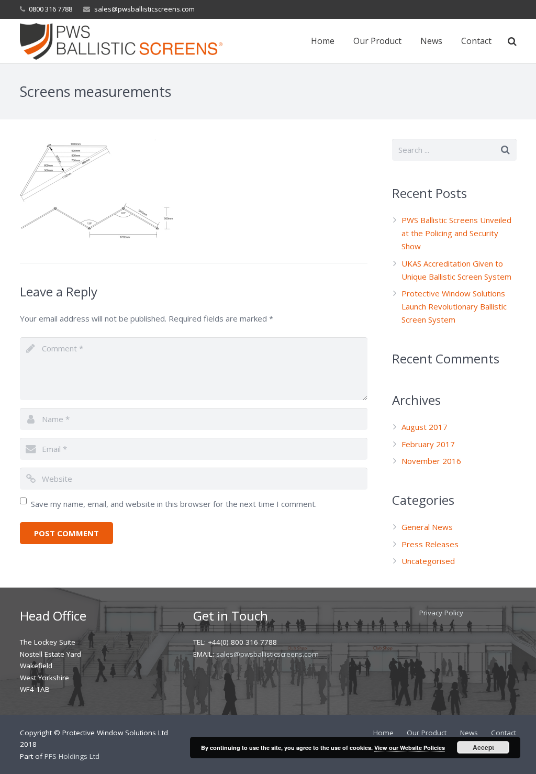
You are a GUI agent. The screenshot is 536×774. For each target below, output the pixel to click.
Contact (503, 732)
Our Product (426, 732)
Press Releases (430, 544)
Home (383, 732)
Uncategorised (428, 561)
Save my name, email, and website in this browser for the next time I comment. (174, 504)
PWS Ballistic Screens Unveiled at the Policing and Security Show (456, 233)
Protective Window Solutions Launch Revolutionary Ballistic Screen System (454, 306)
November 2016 (431, 461)
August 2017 (424, 427)
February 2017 (428, 444)
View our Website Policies (409, 747)
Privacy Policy (441, 612)
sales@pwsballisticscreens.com (144, 9)
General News (427, 527)
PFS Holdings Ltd (71, 756)
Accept (483, 747)
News (469, 732)
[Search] (512, 41)
